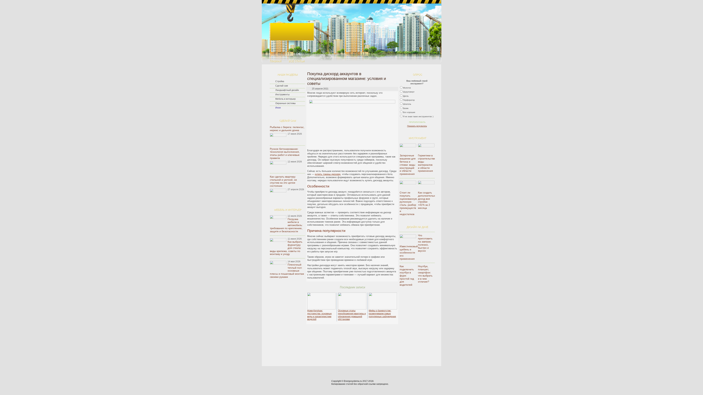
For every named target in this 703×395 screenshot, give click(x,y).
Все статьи (296, 61)
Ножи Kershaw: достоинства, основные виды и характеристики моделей (319, 315)
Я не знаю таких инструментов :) (418, 116)
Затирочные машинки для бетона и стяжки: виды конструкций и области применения (408, 164)
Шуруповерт (408, 92)
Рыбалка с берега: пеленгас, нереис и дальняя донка (287, 129)
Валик (405, 108)
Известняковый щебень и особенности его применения (409, 252)
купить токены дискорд (328, 174)
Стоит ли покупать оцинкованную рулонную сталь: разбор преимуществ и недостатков (408, 203)
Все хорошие (409, 112)
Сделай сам (281, 85)
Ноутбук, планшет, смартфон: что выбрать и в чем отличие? (425, 274)
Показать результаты (417, 126)
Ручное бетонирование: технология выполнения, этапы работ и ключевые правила (285, 153)
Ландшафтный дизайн (287, 90)
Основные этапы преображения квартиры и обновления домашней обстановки (352, 315)
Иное (278, 107)
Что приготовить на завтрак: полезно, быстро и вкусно (425, 243)
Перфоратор (409, 100)
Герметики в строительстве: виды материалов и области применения (427, 163)
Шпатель (407, 104)
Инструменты (282, 94)
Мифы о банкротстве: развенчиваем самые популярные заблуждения (382, 313)
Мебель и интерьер (285, 99)
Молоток (407, 88)
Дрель (406, 96)
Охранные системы (285, 103)
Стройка (279, 81)
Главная (275, 61)
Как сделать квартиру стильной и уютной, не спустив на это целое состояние (283, 181)
